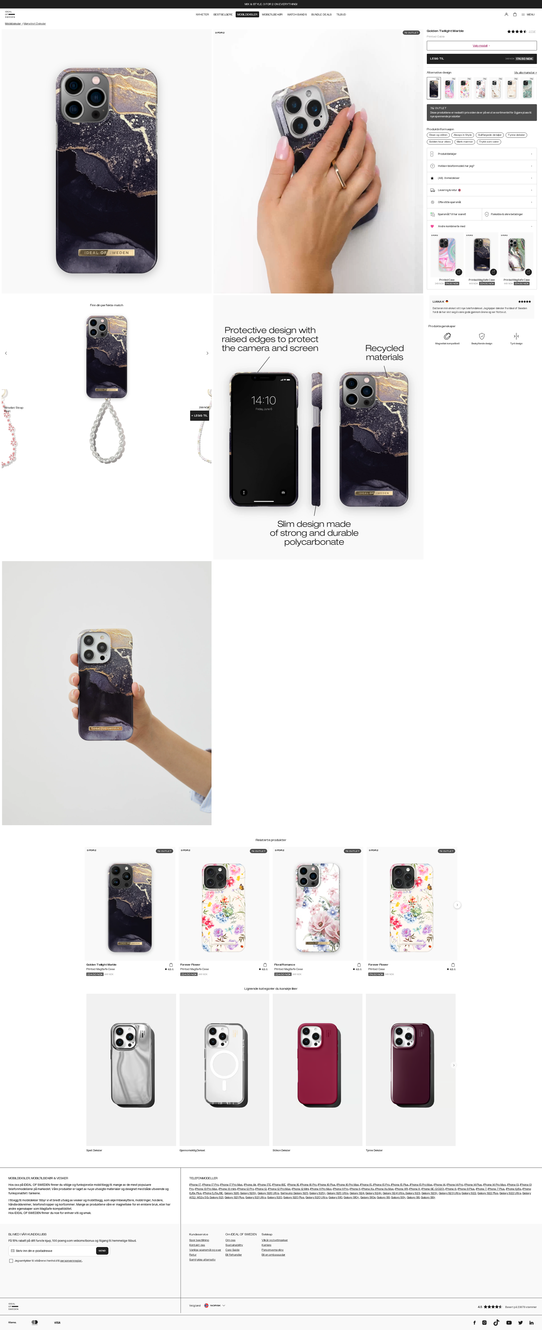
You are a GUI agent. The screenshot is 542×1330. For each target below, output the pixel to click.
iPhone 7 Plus (496, 1188)
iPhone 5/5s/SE (213, 1193)
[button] (506, 1306)
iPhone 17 (195, 1184)
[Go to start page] (10, 14)
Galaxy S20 (274, 1197)
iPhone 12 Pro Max (279, 1188)
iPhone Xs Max (384, 1188)
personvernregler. (71, 1260)
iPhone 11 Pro (340, 1188)
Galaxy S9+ (398, 1197)
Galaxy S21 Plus (234, 1197)
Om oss (230, 1240)
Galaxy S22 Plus (487, 1193)
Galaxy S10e (368, 1197)
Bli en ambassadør (273, 1254)
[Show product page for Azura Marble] (527, 88)
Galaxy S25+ (317, 1193)
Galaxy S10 (335, 1197)
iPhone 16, (294, 1184)
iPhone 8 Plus (466, 1188)
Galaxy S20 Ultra (316, 1197)
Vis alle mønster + (525, 72)
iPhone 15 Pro (381, 1184)
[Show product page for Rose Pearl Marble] (512, 88)
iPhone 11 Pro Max (321, 1188)
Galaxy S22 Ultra (510, 1193)
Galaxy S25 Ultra (337, 1193)
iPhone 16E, (279, 1184)
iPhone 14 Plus (473, 1184)
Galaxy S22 (469, 1193)
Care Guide (232, 1249)
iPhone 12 (261, 1188)
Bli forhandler (233, 1254)
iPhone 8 (450, 1188)
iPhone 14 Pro (455, 1184)
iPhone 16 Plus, (327, 1184)
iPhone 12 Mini (300, 1188)
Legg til (199, 415)
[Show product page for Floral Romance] (481, 88)
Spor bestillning (199, 1240)
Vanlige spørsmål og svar (205, 1249)
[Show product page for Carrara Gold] (496, 88)
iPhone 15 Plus (399, 1184)
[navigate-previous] (457, 905)
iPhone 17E (264, 1184)
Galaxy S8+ (428, 1197)
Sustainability (234, 1245)
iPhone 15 (366, 1184)
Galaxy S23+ (430, 1193)
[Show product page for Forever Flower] (465, 88)
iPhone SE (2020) (433, 1188)
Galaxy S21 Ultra (255, 1197)
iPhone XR (401, 1188)
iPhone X (414, 1188)
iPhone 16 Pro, (308, 1184)
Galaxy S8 (413, 1197)
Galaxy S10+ (351, 1197)
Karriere (266, 1245)
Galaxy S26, (231, 1193)
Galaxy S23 (412, 1193)
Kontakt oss (197, 1245)
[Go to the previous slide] (6, 353)
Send (102, 1251)
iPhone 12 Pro (245, 1188)
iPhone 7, (481, 1188)
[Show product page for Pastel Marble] (449, 88)
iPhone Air (250, 1184)
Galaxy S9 (383, 1197)
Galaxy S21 (216, 1197)
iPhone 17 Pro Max (231, 1184)
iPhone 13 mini (227, 1188)
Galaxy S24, (357, 1193)
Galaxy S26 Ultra (268, 1193)
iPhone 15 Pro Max (420, 1184)
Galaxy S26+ (248, 1193)
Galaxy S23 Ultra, (450, 1193)
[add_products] (458, 272)
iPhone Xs (367, 1188)
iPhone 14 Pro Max (494, 1184)
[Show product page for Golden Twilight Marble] (434, 88)
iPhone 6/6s (513, 1188)
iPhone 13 (513, 1184)
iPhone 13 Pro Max (206, 1188)
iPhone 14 (439, 1184)
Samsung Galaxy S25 (294, 1193)
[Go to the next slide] (207, 353)
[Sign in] (506, 14)
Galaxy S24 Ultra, (394, 1193)
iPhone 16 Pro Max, (348, 1184)
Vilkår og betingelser (275, 1240)
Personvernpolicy (272, 1249)
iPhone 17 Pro (210, 1184)
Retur (192, 1254)
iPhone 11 (355, 1188)
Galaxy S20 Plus (293, 1197)
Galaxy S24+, (373, 1193)
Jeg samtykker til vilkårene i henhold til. (49, 1260)
